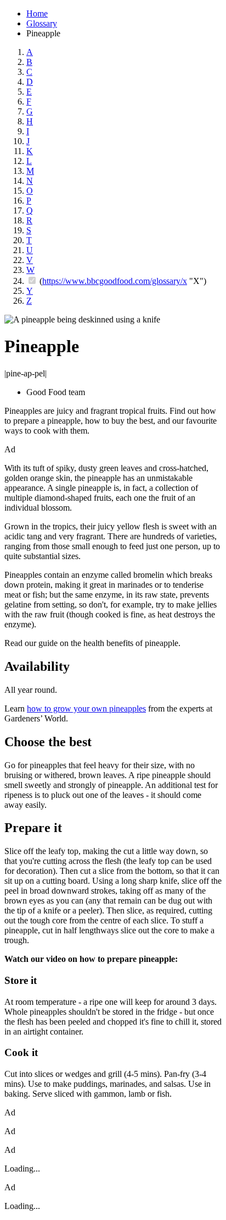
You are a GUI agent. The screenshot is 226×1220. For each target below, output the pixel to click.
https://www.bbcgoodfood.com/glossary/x (114, 281)
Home (37, 13)
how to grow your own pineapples (86, 708)
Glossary (41, 23)
